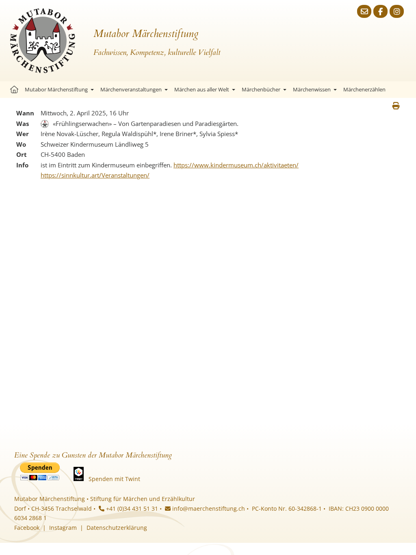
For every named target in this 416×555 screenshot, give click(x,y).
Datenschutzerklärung (117, 527)
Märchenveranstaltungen (131, 89)
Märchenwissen (312, 89)
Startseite (14, 89)
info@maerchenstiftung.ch (208, 508)
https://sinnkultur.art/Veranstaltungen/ (95, 175)
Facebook (26, 527)
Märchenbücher (261, 89)
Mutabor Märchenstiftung (56, 89)
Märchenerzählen (364, 89)
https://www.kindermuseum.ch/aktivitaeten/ (236, 165)
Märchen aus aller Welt (201, 89)
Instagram (63, 527)
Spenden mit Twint (114, 479)
